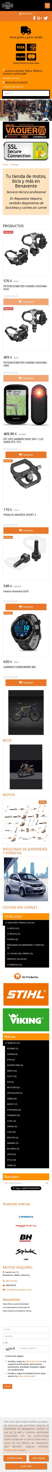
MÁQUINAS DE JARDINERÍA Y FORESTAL (25, 851)
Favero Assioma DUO (16, 591)
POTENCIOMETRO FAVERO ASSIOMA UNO (25, 364)
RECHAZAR (39, 1458)
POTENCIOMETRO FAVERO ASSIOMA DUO (25, 288)
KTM (9, 1059)
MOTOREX (12, 1087)
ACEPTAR (26, 1466)
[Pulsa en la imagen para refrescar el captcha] (10, 1366)
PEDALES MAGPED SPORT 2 (19, 514)
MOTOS (9, 795)
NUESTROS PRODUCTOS (19, 922)
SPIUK (10, 1154)
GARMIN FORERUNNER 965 (19, 667)
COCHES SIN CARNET (20, 907)
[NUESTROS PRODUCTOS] (6, 922)
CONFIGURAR (15, 1458)
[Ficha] (26, 252)
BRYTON (11, 1137)
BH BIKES (12, 1149)
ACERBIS (11, 1048)
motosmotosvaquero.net (18, 1307)
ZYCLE (10, 1160)
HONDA (11, 1054)
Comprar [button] (27, 530)
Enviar (7, 1404)
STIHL (10, 1121)
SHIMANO (12, 1115)
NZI (9, 1082)
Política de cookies (15, 1450)
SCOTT (10, 1076)
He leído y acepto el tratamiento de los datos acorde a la (27, 1392)
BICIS (7, 740)
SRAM (10, 1165)
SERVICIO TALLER (15, 959)
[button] (26, 13)
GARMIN (11, 1143)
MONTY (11, 1104)
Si (6, 1360)
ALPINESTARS (14, 1065)
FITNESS (11, 939)
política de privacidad (34, 1379)
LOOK (10, 1132)
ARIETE (10, 1071)
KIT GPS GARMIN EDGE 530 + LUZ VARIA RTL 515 (23, 441)
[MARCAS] (6, 1043)
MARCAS (13, 964)
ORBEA (10, 1098)
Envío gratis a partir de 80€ (26, 37)
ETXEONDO (12, 1110)
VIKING (11, 1126)
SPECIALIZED (13, 1093)
